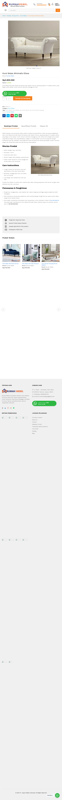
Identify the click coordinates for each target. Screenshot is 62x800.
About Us (34, 419)
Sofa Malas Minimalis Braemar (30, 263)
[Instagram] (10, 408)
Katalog (9, 15)
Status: (4, 82)
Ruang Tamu (15, 15)
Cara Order (35, 428)
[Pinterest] (8, 408)
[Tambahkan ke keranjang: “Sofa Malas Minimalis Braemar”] (29, 261)
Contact (34, 422)
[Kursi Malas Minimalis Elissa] (4, 115)
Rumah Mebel (10, 76)
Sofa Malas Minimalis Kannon (10, 263)
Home (4, 15)
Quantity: (4, 96)
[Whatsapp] (13, 408)
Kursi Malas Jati (17, 110)
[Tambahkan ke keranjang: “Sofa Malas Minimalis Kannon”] (9, 261)
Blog (33, 433)
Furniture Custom (37, 417)
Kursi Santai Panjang (38, 110)
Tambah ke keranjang (22, 98)
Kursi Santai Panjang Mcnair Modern (49, 264)
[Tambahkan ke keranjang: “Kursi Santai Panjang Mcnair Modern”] (48, 261)
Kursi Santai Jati (26, 110)
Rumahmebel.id (54, 200)
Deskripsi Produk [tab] (11, 126)
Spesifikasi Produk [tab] (28, 126)
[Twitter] (2, 408)
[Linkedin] (5, 408)
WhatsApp (39, 3)
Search (58, 10)
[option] (11, 257)
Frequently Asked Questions (40, 426)
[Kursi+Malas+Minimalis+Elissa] (8, 115)
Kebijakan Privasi (37, 424)
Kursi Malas (23, 15)
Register (57, 5)
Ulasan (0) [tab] (44, 126)
